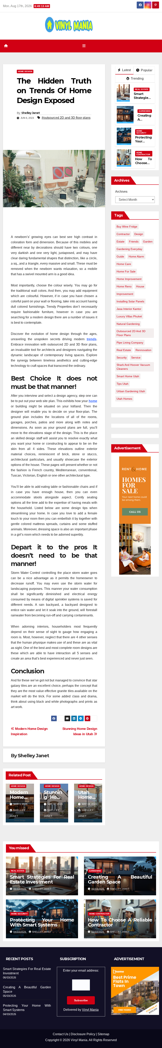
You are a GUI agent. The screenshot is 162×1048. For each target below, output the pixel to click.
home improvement (129, 279)
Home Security (141, 132)
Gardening (145, 111)
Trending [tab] (137, 78)
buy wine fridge (127, 226)
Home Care (124, 264)
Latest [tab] (126, 70)
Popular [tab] (146, 70)
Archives (121, 191)
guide (120, 256)
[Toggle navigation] (84, 46)
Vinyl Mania (90, 1009)
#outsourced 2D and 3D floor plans (66, 117)
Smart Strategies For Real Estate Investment (42, 879)
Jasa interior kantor (129, 308)
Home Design (25, 71)
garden (148, 241)
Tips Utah (122, 383)
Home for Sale (126, 271)
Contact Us (60, 1034)
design (138, 234)
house (140, 286)
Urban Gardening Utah (131, 391)
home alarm (136, 256)
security (122, 357)
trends (91, 339)
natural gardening (128, 323)
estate (120, 241)
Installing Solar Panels (130, 301)
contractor (123, 234)
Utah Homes (124, 398)
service (135, 357)
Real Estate (141, 89)
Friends (133, 241)
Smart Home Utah (128, 376)
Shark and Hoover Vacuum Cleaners (133, 366)
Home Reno (124, 286)
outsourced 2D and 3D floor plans (131, 333)
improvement (125, 293)
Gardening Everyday (129, 249)
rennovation (143, 350)
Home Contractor (143, 153)
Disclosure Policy (83, 1034)
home (93, 401)
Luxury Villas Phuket (129, 316)
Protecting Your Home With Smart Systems (42, 922)
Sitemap (103, 1034)
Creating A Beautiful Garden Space (120, 879)
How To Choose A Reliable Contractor (143, 165)
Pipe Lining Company (130, 342)
